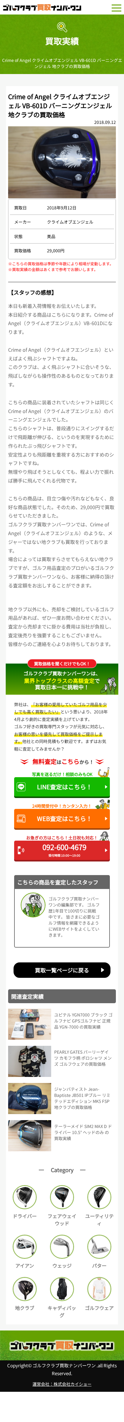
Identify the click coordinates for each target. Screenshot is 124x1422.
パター (99, 1265)
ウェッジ (62, 1265)
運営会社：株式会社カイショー (62, 1384)
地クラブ (24, 1307)
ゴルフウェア (99, 1307)
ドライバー (25, 1216)
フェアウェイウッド (62, 1219)
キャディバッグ (62, 1311)
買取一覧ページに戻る (62, 970)
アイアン (24, 1265)
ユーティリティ (99, 1219)
